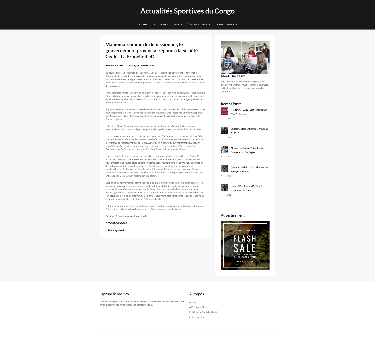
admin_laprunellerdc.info (141, 65)
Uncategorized (116, 230)
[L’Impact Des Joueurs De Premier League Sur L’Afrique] (224, 188)
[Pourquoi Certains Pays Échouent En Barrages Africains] (224, 169)
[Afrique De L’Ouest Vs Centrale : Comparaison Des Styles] (224, 150)
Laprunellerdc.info (114, 294)
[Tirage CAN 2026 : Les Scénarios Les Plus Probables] (224, 111)
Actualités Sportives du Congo (187, 11)
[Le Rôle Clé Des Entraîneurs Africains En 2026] (224, 131)
